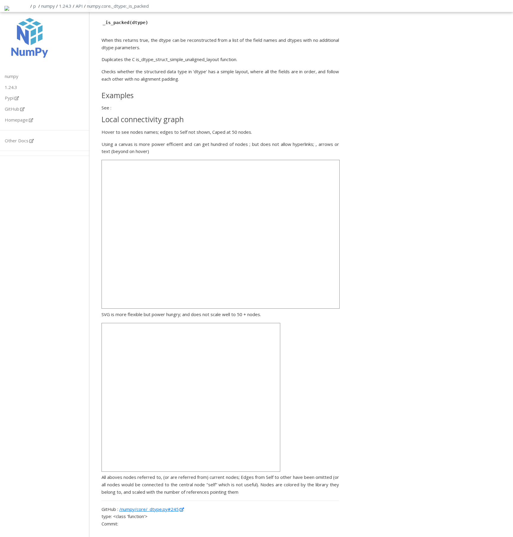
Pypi (9, 98)
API (79, 6)
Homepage (16, 120)
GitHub (12, 109)
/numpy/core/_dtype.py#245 (149, 509)
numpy (48, 6)
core (106, 6)
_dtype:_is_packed (130, 6)
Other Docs (16, 141)
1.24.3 (65, 6)
